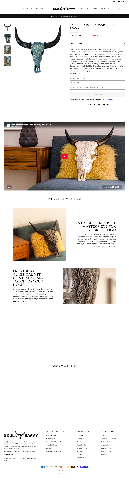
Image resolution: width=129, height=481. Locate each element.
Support (106, 9)
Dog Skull (80, 451)
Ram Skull (49, 448)
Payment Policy (106, 448)
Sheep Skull (80, 457)
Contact (104, 454)
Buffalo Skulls (50, 439)
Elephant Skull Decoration (54, 442)
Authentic (42, 9)
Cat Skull (79, 442)
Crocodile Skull (82, 445)
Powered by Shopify (64, 473)
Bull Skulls (80, 435)
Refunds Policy (106, 442)
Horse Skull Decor (52, 445)
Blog (95, 9)
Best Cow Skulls (51, 435)
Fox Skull (80, 454)
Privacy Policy (106, 451)
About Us (28, 9)
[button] (97, 43)
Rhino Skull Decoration (53, 451)
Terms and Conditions (108, 439)
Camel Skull (80, 439)
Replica (84, 9)
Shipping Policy (106, 445)
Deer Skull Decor (82, 448)
